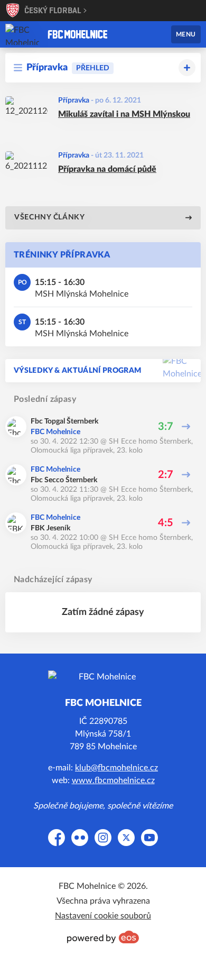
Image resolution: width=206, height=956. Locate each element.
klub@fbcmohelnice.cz (116, 768)
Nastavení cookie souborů (103, 916)
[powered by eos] (103, 937)
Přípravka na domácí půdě (107, 169)
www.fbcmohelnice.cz (113, 780)
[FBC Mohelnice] (78, 34)
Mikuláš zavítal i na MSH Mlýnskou (124, 114)
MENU (186, 34)
